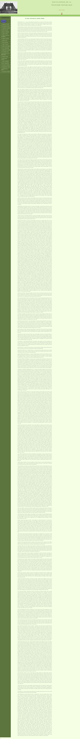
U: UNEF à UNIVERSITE (5, 63)
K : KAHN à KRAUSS (4, 42)
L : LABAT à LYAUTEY (4, 44)
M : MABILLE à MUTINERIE (5, 46)
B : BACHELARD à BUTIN (5, 26)
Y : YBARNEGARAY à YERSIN (4, 69)
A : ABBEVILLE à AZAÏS (5, 24)
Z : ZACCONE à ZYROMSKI (5, 71)
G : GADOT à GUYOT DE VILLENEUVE (5, 36)
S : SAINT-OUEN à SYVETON (4, 59)
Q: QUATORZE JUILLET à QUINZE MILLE (5, 54)
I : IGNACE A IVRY (4, 40)
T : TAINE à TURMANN (5, 61)
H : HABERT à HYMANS (5, 38)
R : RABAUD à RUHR (4, 56)
